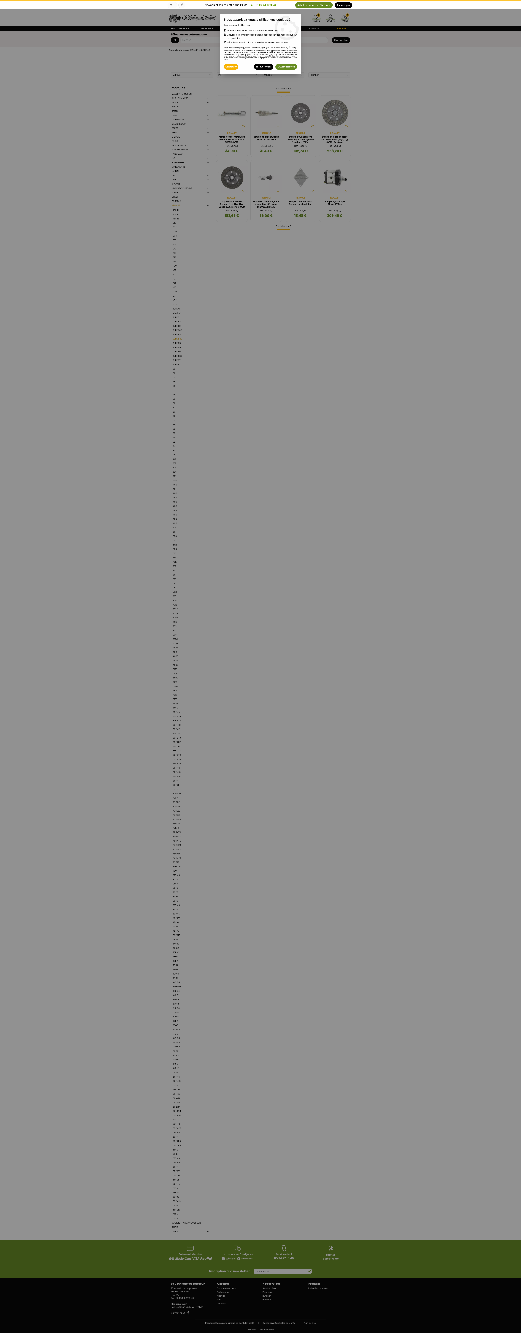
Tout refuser (264, 66)
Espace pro (343, 5)
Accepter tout (287, 66)
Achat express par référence (314, 5)
